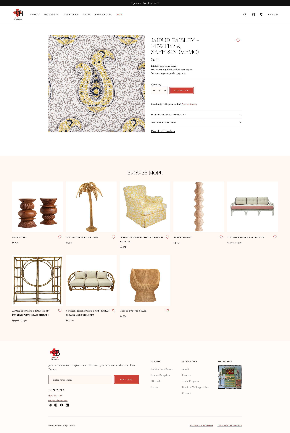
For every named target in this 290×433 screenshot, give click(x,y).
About (185, 368)
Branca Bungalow (160, 374)
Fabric (34, 14)
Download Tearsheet (163, 131)
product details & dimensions (168, 114)
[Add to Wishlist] (238, 40)
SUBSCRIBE (126, 379)
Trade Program (190, 381)
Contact (186, 393)
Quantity (156, 84)
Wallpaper (51, 14)
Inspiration (103, 14)
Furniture (70, 14)
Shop (86, 14)
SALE (119, 14)
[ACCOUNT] (253, 14)
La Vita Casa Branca (162, 368)
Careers (186, 374)
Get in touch (189, 103)
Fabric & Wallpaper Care (195, 387)
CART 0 (273, 14)
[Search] (245, 14)
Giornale (156, 381)
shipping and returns (163, 122)
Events (154, 387)
